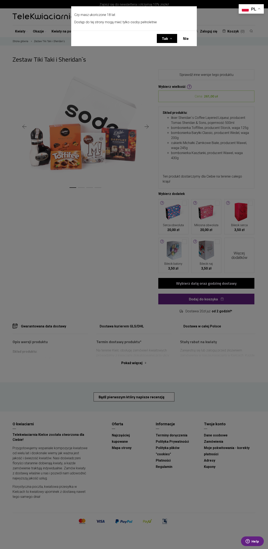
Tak (165, 38)
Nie (186, 38)
